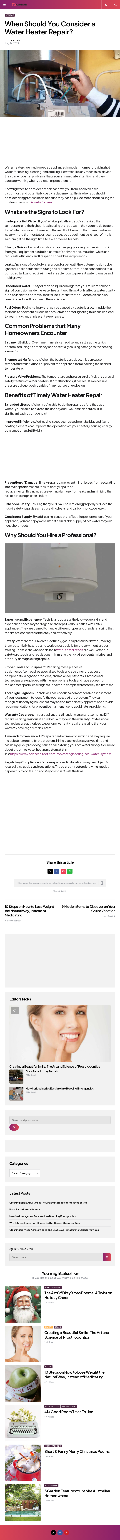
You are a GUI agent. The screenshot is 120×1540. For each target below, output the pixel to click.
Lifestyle (10, 15)
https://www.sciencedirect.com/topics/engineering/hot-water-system (60, 754)
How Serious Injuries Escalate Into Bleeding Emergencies (60, 1088)
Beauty (48, 1327)
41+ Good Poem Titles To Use (68, 1411)
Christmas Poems (53, 1287)
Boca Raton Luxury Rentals (42, 1071)
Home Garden (51, 1485)
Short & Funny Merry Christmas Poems (77, 1451)
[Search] (107, 1257)
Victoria (15, 40)
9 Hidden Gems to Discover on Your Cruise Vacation (88, 908)
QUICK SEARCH (21, 1249)
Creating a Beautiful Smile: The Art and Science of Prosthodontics (54, 1066)
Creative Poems (52, 1406)
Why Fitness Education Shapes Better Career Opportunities (44, 1222)
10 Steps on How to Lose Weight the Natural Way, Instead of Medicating (29, 910)
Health (58, 1327)
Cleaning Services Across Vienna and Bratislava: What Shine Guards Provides (54, 1229)
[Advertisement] (55, 143)
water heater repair (69, 650)
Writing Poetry (69, 1406)
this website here (40, 202)
